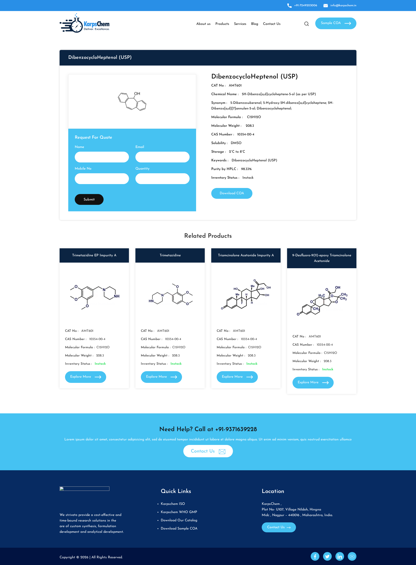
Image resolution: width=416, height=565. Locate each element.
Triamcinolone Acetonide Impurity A (246, 255)
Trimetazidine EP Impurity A (94, 255)
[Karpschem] (85, 22)
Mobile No (83, 168)
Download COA (232, 193)
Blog (254, 24)
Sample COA (331, 23)
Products (222, 24)
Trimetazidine (170, 255)
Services (240, 24)
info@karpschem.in (343, 5)
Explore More (81, 377)
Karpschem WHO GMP (179, 512)
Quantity (142, 168)
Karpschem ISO (173, 504)
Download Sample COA (179, 528)
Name (79, 147)
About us (203, 24)
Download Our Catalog (179, 520)
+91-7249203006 (305, 5)
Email (139, 147)
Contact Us (272, 24)
